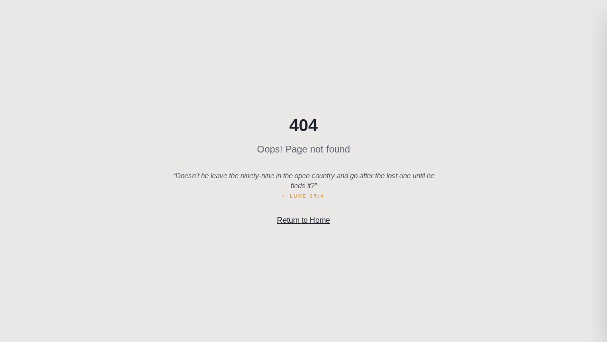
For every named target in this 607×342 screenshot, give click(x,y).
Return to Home (303, 220)
